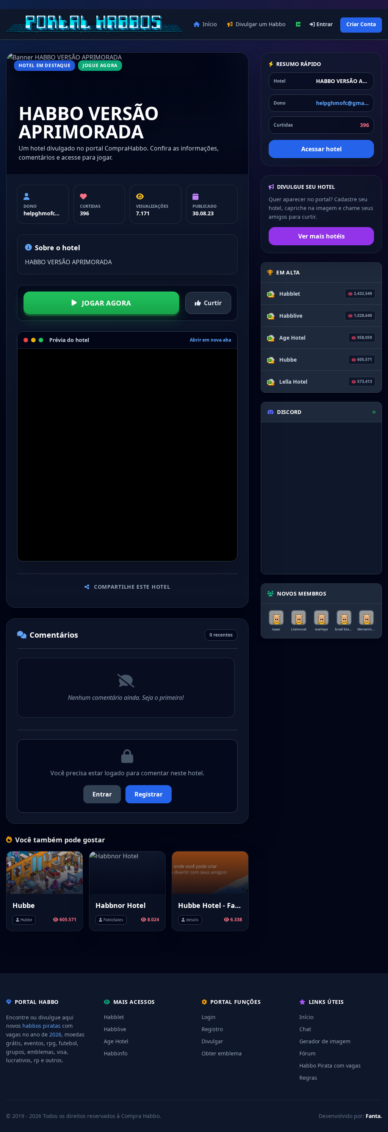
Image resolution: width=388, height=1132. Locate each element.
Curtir (213, 303)
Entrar (324, 24)
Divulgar (212, 1041)
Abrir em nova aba (210, 340)
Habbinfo (115, 1053)
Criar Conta (361, 24)
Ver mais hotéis (321, 236)
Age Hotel (116, 1041)
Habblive (115, 1029)
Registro (212, 1029)
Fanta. (374, 1115)
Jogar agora (106, 302)
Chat (305, 1029)
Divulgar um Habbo (260, 24)
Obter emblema (222, 1053)
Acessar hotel (321, 149)
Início (210, 24)
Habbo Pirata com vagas (330, 1065)
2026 (55, 1034)
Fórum (307, 1053)
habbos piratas (41, 1025)
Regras (308, 1077)
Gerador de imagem (324, 1041)
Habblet (114, 1017)
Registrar (149, 794)
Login (209, 1017)
